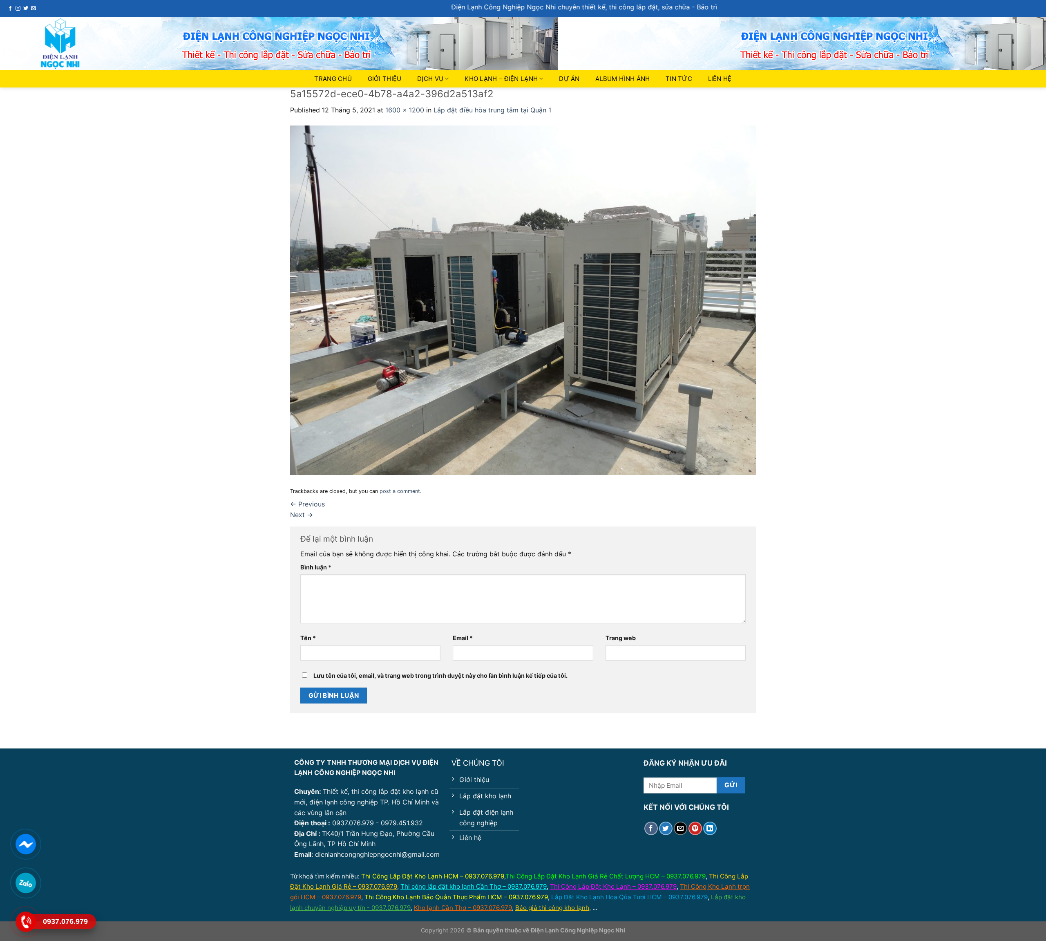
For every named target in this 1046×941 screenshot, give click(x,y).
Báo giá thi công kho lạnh (552, 908)
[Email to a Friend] (680, 828)
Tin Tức (679, 79)
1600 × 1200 (404, 110)
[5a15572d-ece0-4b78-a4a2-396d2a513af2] (523, 300)
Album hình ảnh (622, 79)
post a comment (400, 491)
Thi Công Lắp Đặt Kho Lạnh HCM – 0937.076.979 (432, 876)
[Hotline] (25, 921)
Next (301, 515)
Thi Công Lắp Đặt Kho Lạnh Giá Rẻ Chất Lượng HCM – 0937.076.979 (605, 876)
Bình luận (315, 567)
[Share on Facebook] (651, 828)
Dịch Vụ (430, 79)
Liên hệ (720, 79)
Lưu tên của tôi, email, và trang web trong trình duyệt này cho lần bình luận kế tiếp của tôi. (440, 675)
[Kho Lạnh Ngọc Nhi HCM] (79, 44)
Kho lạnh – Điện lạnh (501, 79)
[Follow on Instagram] (18, 8)
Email (463, 637)
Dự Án (569, 79)
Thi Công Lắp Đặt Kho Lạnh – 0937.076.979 (613, 886)
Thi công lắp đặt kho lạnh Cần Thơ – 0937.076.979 (473, 886)
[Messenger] (25, 843)
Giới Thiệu (385, 79)
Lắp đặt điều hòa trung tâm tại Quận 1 (492, 110)
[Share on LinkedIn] (710, 828)
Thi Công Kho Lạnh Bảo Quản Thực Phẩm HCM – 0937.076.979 (456, 897)
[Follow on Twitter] (25, 8)
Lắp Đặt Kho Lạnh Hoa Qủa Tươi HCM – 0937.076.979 (629, 897)
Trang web (621, 637)
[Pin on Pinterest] (695, 828)
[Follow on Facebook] (10, 8)
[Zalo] (25, 882)
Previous (307, 504)
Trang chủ (333, 79)
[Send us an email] (33, 8)
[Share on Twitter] (666, 828)
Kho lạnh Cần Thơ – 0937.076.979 (463, 908)
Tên (308, 637)
